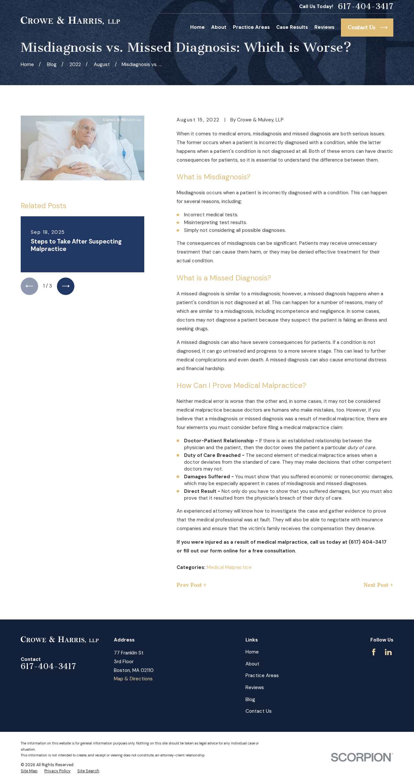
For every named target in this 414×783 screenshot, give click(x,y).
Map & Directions (133, 678)
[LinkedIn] (388, 652)
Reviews (254, 687)
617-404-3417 (365, 6)
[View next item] (65, 286)
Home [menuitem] (197, 27)
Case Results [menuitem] (292, 27)
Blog (250, 699)
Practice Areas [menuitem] (251, 27)
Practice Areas (262, 675)
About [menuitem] (218, 27)
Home (252, 652)
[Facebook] (373, 652)
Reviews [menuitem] (324, 27)
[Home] (70, 21)
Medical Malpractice (229, 567)
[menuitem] (29, 771)
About (252, 664)
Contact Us (258, 711)
